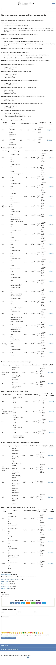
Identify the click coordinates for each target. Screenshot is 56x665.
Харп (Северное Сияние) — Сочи (9, 579)
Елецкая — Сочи (5, 586)
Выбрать (49, 130)
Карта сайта (4, 645)
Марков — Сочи (5, 588)
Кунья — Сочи (4, 581)
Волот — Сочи (4, 583)
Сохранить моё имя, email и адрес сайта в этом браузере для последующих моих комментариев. (26, 635)
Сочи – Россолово (6, 574)
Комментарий (5, 617)
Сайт (35, 612)
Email (19, 612)
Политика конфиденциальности (9, 649)
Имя (2, 612)
